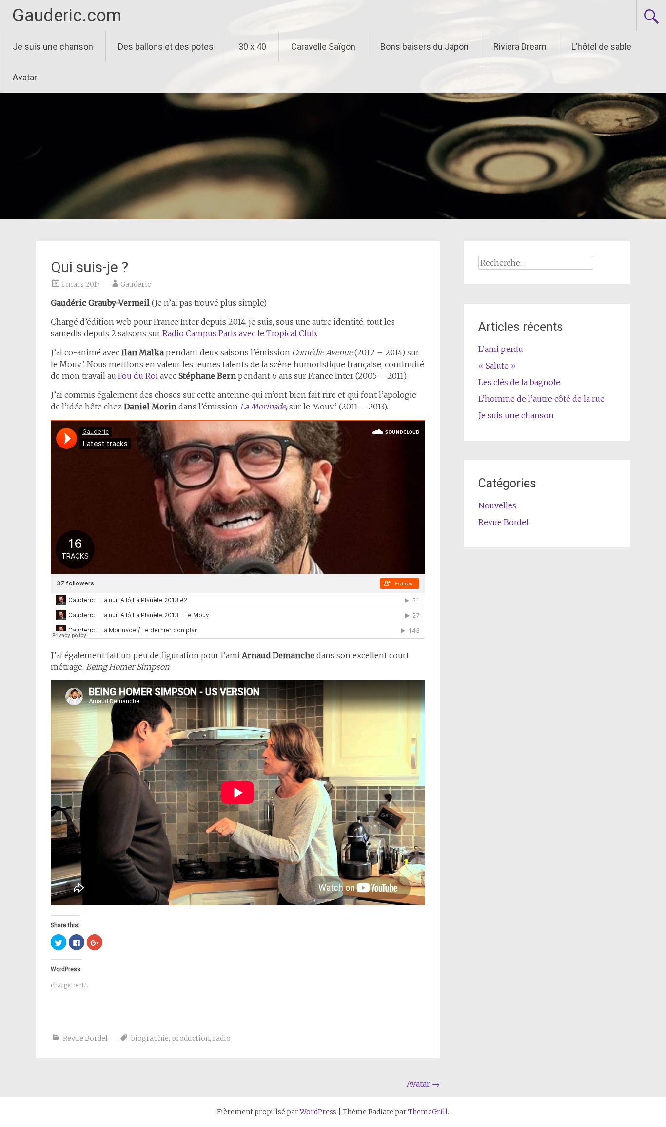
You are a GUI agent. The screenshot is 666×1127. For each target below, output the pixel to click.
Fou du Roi (138, 376)
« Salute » (497, 365)
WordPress (318, 1112)
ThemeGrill (428, 1112)
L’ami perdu (500, 349)
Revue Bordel (85, 1038)
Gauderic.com (66, 15)
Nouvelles (497, 505)
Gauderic (135, 284)
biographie (150, 1038)
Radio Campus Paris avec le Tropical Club (239, 333)
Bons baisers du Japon (424, 46)
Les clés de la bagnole (519, 382)
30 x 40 (252, 46)
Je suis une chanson (53, 46)
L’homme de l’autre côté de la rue (541, 399)
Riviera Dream (520, 46)
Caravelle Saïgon (323, 46)
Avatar (25, 77)
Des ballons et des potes (166, 46)
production (191, 1038)
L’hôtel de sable (601, 46)
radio (222, 1038)
